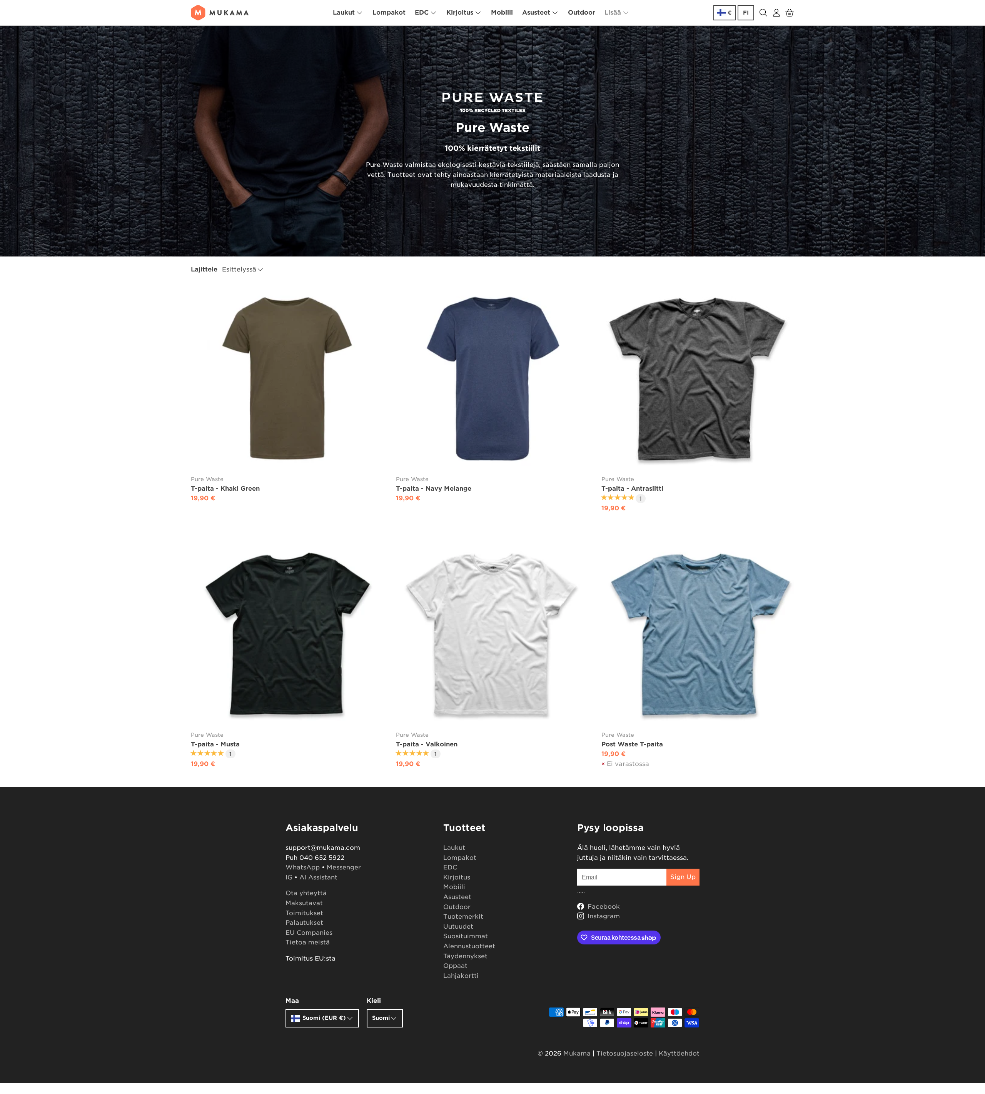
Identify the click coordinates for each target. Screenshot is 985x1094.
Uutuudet (458, 926)
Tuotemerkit (463, 916)
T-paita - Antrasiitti (632, 488)
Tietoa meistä (307, 942)
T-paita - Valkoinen (426, 744)
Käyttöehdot (679, 1053)
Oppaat (455, 965)
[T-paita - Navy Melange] (492, 378)
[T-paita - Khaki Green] (287, 378)
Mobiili (502, 12)
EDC (422, 12)
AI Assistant (318, 877)
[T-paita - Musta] (287, 634)
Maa (292, 1000)
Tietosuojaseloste (624, 1053)
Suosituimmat (465, 936)
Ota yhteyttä (306, 893)
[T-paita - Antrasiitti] (697, 378)
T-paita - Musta (215, 744)
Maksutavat (304, 903)
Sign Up (683, 877)
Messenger (344, 867)
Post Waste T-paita (632, 744)
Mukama (577, 1053)
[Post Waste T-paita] (697, 634)
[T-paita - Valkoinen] (492, 634)
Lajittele (204, 269)
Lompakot (389, 12)
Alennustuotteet (469, 946)
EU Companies (308, 932)
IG (288, 877)
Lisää (612, 12)
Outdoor (581, 12)
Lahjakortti (461, 975)
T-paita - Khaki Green (225, 488)
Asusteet (536, 12)
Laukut (344, 12)
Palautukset (304, 922)
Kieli (374, 1000)
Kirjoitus (459, 12)
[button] (789, 12)
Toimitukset (304, 913)
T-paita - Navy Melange (433, 488)
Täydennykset (465, 956)
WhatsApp (302, 867)
